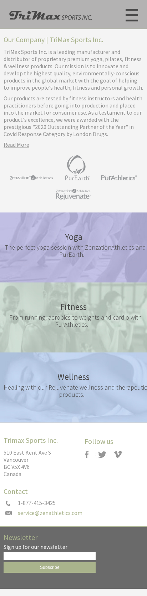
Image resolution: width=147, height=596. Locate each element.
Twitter (105, 454)
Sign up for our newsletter (35, 547)
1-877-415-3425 (37, 503)
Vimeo (121, 454)
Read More (16, 144)
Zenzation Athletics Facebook (89, 454)
